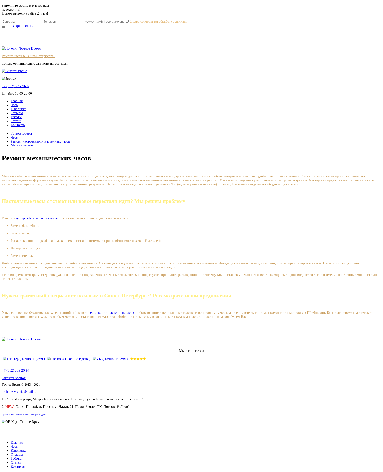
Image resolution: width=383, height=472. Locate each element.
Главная (17, 101)
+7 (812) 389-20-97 (15, 370)
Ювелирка (18, 109)
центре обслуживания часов (37, 218)
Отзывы (17, 113)
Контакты (18, 125)
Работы (16, 117)
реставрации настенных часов (111, 312)
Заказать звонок (14, 378)
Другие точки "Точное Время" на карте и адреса (24, 414)
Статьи (16, 121)
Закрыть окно (22, 26)
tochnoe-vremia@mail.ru (19, 391)
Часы (14, 105)
